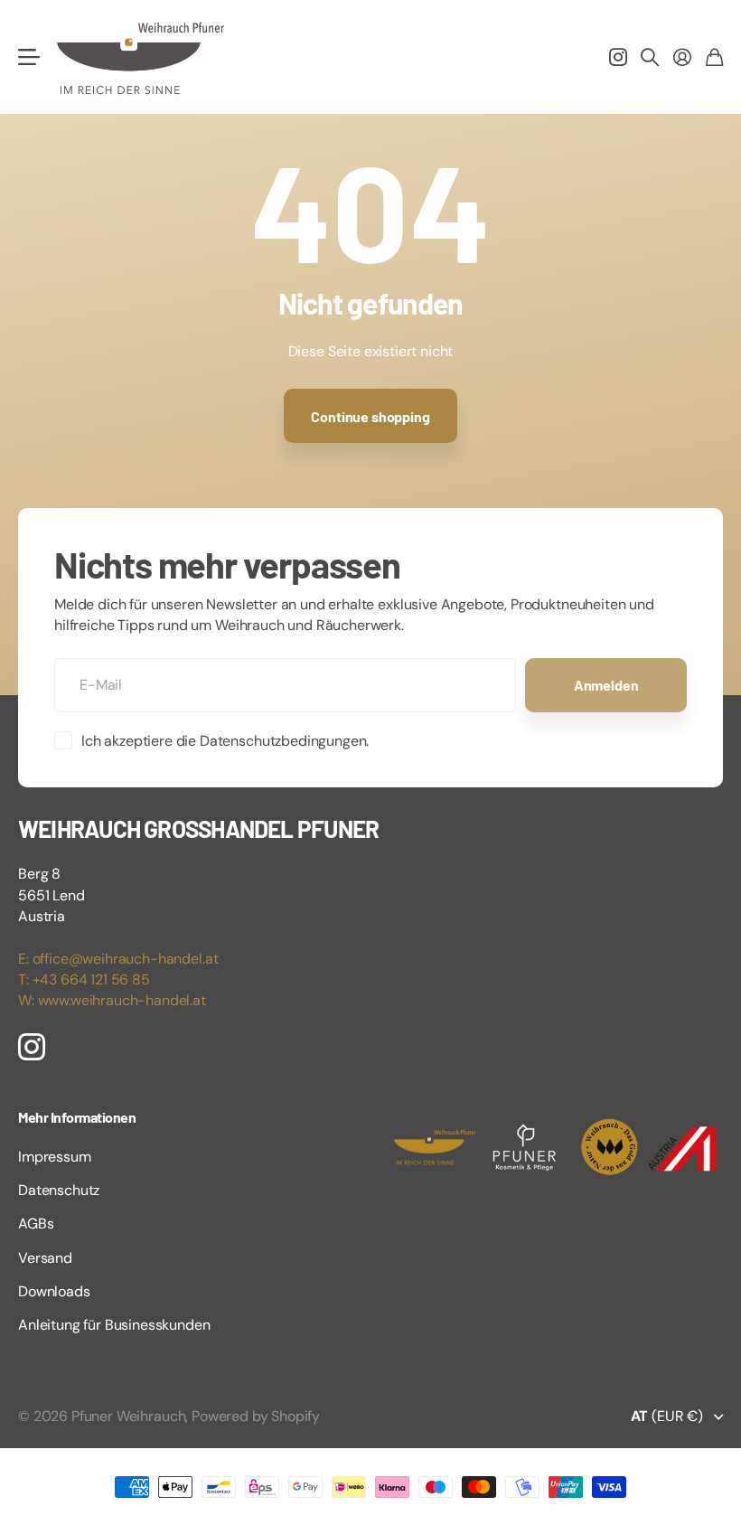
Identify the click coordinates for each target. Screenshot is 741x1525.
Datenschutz (58, 1190)
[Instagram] (31, 1045)
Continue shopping (370, 416)
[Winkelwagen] (714, 57)
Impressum (54, 1156)
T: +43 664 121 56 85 (84, 979)
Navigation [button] (28, 57)
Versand (45, 1257)
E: (25, 958)
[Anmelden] (682, 57)
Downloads (54, 1291)
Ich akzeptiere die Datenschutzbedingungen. (225, 740)
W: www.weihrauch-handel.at (112, 1000)
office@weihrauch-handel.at (126, 958)
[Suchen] (650, 57)
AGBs (35, 1223)
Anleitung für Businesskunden (114, 1324)
